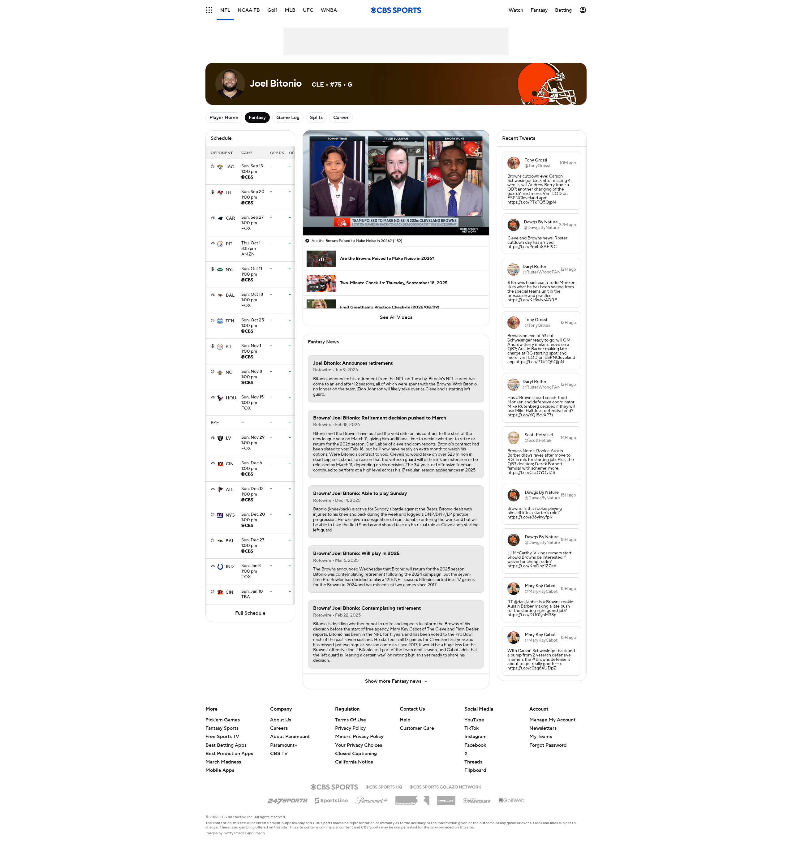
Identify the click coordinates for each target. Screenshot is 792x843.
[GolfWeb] (512, 801)
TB (228, 193)
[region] (396, 183)
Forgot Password (548, 745)
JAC (230, 167)
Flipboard (475, 770)
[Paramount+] (371, 799)
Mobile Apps (219, 770)
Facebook (475, 745)
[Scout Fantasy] (477, 800)
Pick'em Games (222, 720)
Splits (316, 117)
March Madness (223, 762)
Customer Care (417, 728)
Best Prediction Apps (229, 754)
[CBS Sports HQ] (384, 786)
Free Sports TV (222, 736)
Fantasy (257, 117)
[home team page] (220, 167)
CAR (230, 218)
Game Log (287, 117)
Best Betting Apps (226, 745)
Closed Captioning (356, 754)
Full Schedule (250, 613)
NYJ (230, 270)
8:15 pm (250, 246)
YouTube (474, 720)
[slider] (396, 217)
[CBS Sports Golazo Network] (445, 786)
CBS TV (279, 754)
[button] (209, 10)
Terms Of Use (350, 720)
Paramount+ (283, 745)
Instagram (475, 736)
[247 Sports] (287, 799)
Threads (473, 762)
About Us (280, 720)
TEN (230, 321)
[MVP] (446, 798)
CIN (230, 464)
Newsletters (543, 728)
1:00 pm (252, 169)
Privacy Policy (350, 728)
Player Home (223, 117)
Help (405, 720)
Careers (279, 728)
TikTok (471, 728)
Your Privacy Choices (358, 745)
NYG (230, 515)
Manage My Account (552, 720)
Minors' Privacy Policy (359, 736)
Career (341, 117)
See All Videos (396, 317)
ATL (230, 489)
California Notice (354, 762)
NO (229, 372)
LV (228, 438)
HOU (231, 398)
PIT (229, 244)
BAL (230, 295)
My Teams (540, 736)
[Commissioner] (412, 798)
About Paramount (290, 736)
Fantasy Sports (222, 728)
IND (230, 567)
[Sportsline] (331, 800)
